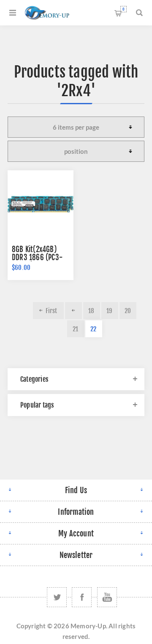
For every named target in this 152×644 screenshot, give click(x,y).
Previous (73, 310)
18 (91, 311)
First (51, 311)
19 (109, 311)
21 (75, 329)
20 (128, 311)
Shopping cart (123, 9)
